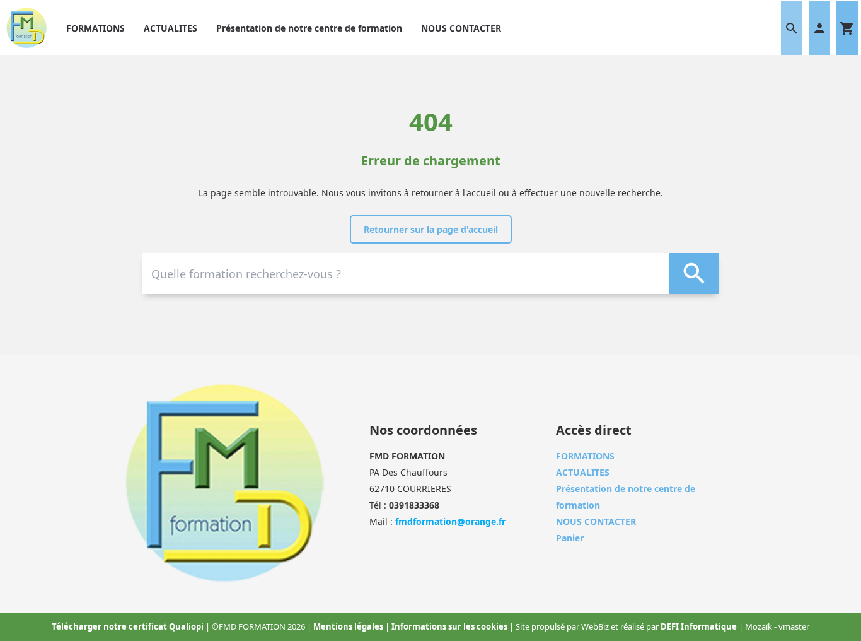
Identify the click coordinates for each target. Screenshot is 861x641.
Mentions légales (349, 626)
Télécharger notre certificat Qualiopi (128, 626)
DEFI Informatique (700, 626)
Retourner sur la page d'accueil (431, 229)
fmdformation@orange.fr (450, 521)
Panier (570, 538)
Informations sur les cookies (450, 626)
